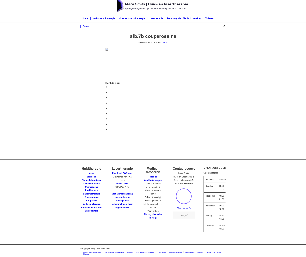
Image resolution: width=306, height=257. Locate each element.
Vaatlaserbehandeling (122, 193)
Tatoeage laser (122, 200)
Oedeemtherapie (92, 183)
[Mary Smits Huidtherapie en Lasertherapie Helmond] (153, 7)
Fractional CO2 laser (122, 173)
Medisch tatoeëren (92, 203)
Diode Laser (122, 183)
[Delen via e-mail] (110, 129)
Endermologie (91, 196)
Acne (91, 173)
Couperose (91, 200)
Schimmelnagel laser (122, 203)
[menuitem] (85, 18)
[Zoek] (223, 26)
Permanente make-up (91, 207)
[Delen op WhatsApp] (110, 97)
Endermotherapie (91, 193)
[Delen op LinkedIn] (110, 108)
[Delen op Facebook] (110, 86)
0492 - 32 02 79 (184, 207)
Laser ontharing (122, 196)
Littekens (91, 176)
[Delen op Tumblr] (110, 113)
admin (165, 42)
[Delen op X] (110, 92)
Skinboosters (91, 210)
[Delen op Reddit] (110, 124)
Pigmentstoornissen (92, 179)
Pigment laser (122, 207)
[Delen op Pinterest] (110, 102)
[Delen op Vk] (110, 118)
